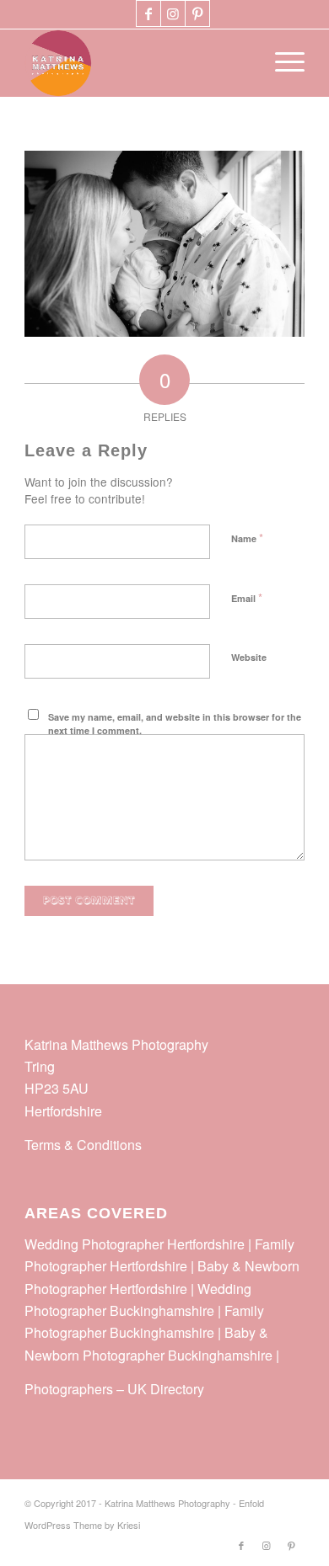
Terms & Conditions (83, 1144)
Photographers (68, 1388)
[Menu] (281, 63)
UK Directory (165, 1388)
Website (249, 657)
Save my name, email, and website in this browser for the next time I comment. (174, 724)
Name (247, 538)
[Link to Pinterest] (197, 13)
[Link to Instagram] (173, 13)
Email (246, 597)
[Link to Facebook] (148, 13)
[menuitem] (281, 63)
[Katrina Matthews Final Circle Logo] (136, 63)
